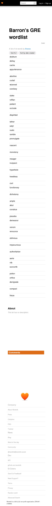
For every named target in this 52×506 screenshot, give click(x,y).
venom (12, 227)
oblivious (13, 238)
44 (40, 227)
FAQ (9, 424)
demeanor (14, 220)
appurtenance (16, 69)
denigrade (14, 282)
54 (41, 216)
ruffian (12, 99)
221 (43, 194)
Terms (10, 483)
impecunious (15, 244)
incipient (13, 163)
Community (12, 447)
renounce (14, 231)
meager (13, 158)
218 (43, 170)
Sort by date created (27, 53)
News (10, 432)
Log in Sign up (45, 3)
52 (40, 61)
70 (38, 205)
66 (40, 134)
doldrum (13, 56)
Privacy (10, 488)
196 (10, 248)
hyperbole (14, 169)
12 (44, 187)
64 (39, 122)
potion (12, 273)
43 (38, 183)
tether (12, 121)
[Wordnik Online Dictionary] (2, 3)
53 (41, 159)
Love (43, 43)
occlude (13, 108)
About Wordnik (13, 410)
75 (40, 201)
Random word (12, 493)
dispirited (14, 115)
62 (43, 220)
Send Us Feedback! (14, 473)
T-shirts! (10, 429)
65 (42, 267)
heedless (14, 176)
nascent (13, 145)
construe (13, 209)
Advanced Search (14, 497)
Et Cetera (12, 468)
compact (13, 288)
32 (41, 76)
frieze (12, 295)
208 (42, 163)
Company (12, 404)
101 (39, 130)
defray (12, 61)
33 (43, 152)
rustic (12, 130)
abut (11, 205)
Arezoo (28, 48)
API (9, 460)
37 (42, 289)
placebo (13, 216)
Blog (9, 437)
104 (40, 80)
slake (12, 95)
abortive (13, 76)
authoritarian (15, 251)
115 (41, 104)
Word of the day (13, 442)
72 (10, 73)
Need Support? (13, 478)
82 (40, 100)
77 (40, 65)
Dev (9, 455)
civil (11, 183)
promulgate (14, 138)
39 (10, 255)
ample (12, 201)
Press (10, 414)
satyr (12, 125)
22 (42, 115)
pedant (13, 104)
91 (42, 209)
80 (41, 85)
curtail (12, 80)
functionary (14, 187)
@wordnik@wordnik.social (17, 452)
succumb (13, 266)
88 (39, 258)
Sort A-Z (13, 53)
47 (40, 273)
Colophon (11, 419)
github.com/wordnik (14, 465)
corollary (13, 88)
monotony (14, 152)
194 (10, 142)
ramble (13, 134)
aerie (12, 258)
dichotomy (14, 194)
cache (12, 65)
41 (42, 231)
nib (11, 262)
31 (42, 176)
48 (40, 278)
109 (41, 108)
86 (42, 238)
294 (41, 145)
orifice (12, 277)
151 (39, 95)
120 (42, 89)
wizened (13, 84)
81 (38, 126)
